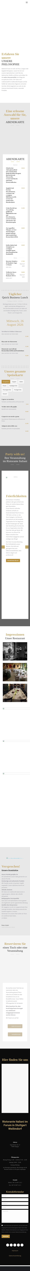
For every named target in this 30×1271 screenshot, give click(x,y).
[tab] (6, 382)
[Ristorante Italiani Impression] (15, 651)
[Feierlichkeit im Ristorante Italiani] (15, 693)
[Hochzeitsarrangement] (15, 672)
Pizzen (4, 385)
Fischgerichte (17, 390)
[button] (3, 547)
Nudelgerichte (13, 385)
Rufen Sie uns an (16, 1026)
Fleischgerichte (7, 390)
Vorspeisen (6, 381)
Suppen (14, 381)
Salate (21, 381)
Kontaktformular (16, 1034)
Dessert (5, 394)
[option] (15, 520)
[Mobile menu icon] (27, 2)
